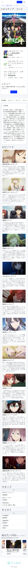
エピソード (11, 100)
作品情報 (3, 100)
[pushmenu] (3, 2)
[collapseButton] (14, 490)
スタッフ (18, 100)
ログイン (19, 2)
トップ (3, 5)
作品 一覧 (9, 5)
